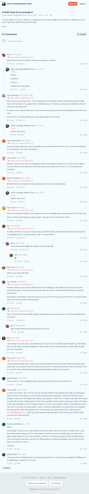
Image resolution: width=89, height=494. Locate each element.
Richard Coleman (14, 178)
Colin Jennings (12, 95)
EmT (8, 226)
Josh (8, 308)
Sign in (83, 4)
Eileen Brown (12, 454)
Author (13, 72)
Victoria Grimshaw (14, 424)
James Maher (12, 378)
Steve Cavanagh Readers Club (14, 15)
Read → (5, 26)
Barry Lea (11, 267)
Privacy (43, 477)
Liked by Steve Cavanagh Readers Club (21, 57)
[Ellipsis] (86, 54)
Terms (49, 477)
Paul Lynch (11, 358)
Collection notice (59, 477)
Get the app (56, 483)
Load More (7, 468)
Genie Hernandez (14, 140)
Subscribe (72, 4)
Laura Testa (11, 390)
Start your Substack (38, 483)
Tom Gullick (11, 281)
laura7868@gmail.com (16, 412)
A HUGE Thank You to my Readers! (17, 12)
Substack (33, 489)
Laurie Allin (11, 158)
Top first (83, 34)
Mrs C (9, 54)
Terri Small (11, 207)
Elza (8, 338)
